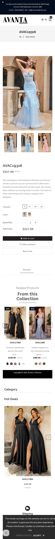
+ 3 (23, 364)
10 (35, 206)
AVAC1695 (40, 342)
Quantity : (8, 222)
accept (39, 535)
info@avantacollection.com (37, 10)
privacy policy (23, 535)
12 (41, 206)
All (20, 37)
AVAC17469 (27, 479)
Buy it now (27, 251)
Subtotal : (8, 228)
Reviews (27, 269)
